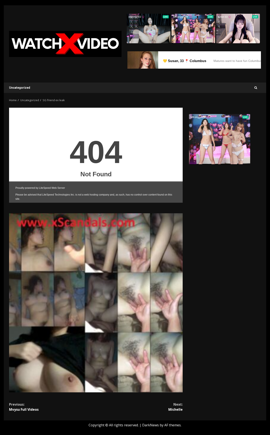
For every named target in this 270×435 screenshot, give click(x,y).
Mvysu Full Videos (24, 407)
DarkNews (150, 425)
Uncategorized (19, 87)
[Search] (255, 88)
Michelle (175, 407)
